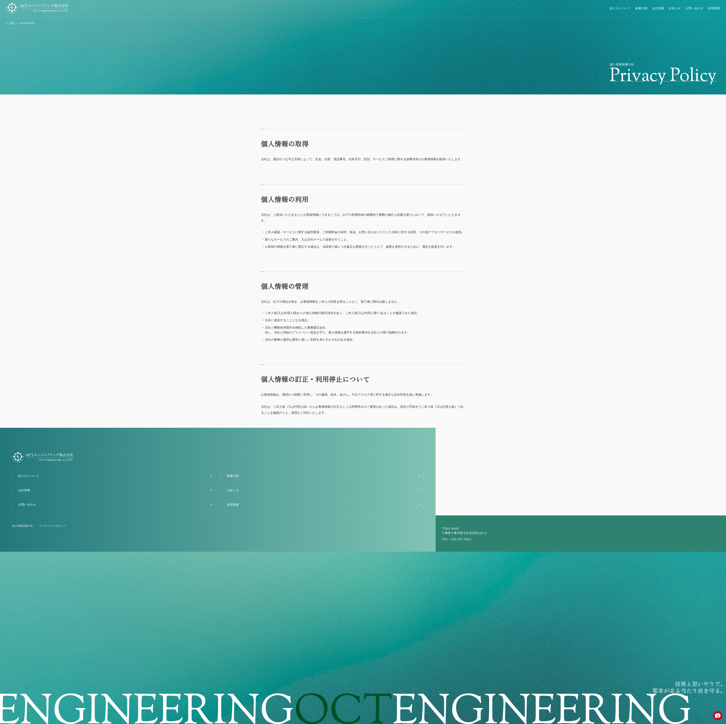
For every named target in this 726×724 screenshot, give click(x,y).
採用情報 (714, 8)
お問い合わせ (694, 8)
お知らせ (675, 8)
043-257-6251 (461, 539)
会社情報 (658, 8)
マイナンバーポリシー (52, 526)
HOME (12, 23)
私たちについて (620, 8)
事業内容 (641, 8)
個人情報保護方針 (22, 526)
